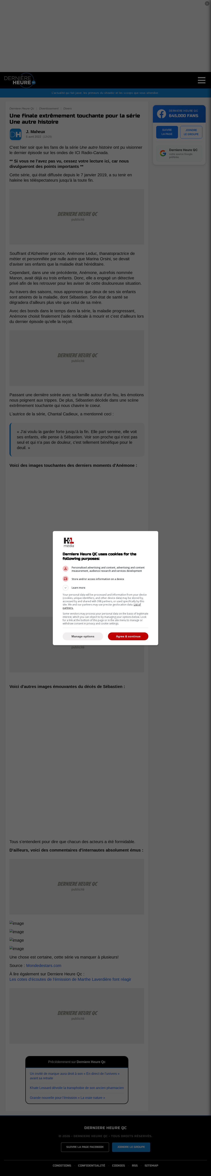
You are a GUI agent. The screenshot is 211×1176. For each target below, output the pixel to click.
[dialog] (105, 588)
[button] (105, 588)
